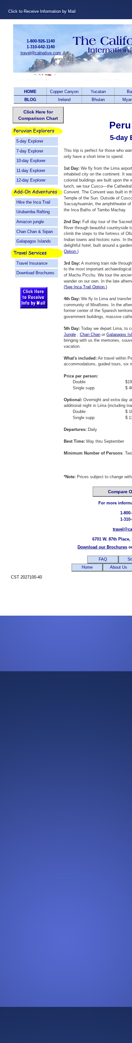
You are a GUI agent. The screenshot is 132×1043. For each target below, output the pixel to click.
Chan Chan (90, 334)
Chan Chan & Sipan (34, 231)
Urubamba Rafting (33, 211)
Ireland (64, 99)
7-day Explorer (29, 151)
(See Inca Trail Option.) (85, 286)
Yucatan (98, 91)
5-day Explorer (29, 141)
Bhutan (98, 99)
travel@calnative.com (41, 53)
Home (87, 567)
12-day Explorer (30, 180)
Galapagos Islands (33, 241)
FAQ (103, 559)
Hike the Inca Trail (33, 202)
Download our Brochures (102, 547)
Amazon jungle (30, 221)
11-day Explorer (30, 170)
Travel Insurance (31, 263)
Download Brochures (35, 272)
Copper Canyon (64, 91)
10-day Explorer (30, 160)
